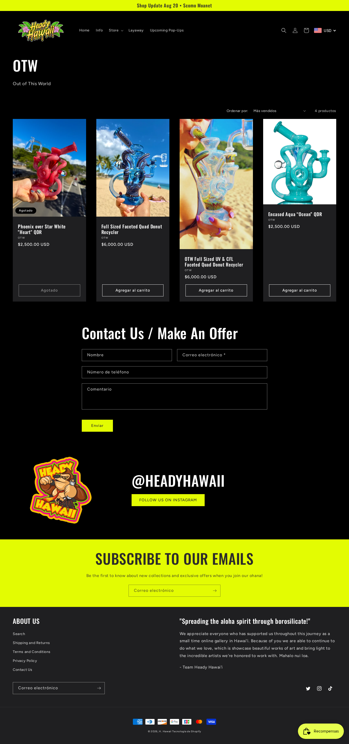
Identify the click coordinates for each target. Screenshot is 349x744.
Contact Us (22, 670)
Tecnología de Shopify (186, 731)
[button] (115, 30)
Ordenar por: (237, 111)
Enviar (97, 425)
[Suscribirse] (214, 591)
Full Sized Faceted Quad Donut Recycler (131, 229)
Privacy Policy (25, 661)
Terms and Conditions (32, 652)
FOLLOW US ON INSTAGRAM (168, 500)
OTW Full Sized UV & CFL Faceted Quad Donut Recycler (214, 261)
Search (19, 634)
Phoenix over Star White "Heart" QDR (42, 229)
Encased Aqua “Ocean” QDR (295, 214)
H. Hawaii (165, 731)
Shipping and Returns (31, 643)
